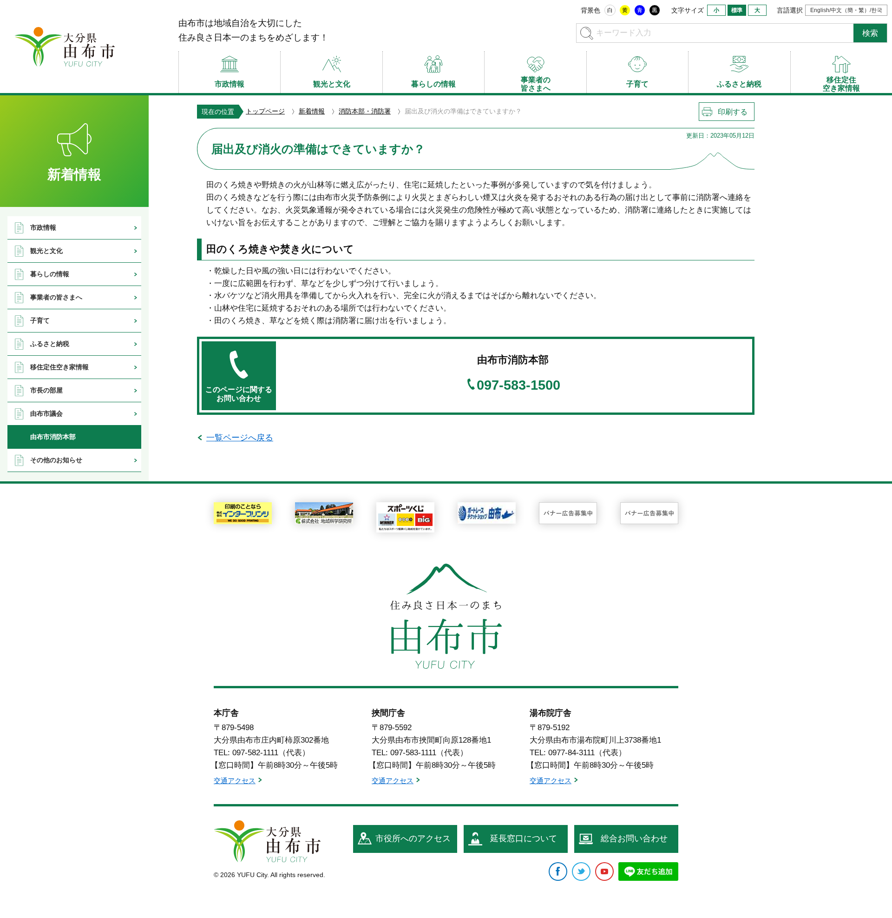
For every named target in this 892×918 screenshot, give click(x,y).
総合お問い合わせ (634, 838)
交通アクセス (235, 781)
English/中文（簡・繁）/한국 (846, 10)
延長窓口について (523, 838)
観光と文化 (46, 250)
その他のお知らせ (56, 460)
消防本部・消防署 (365, 111)
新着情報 (312, 111)
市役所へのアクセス (413, 838)
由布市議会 (46, 413)
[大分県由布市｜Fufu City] (267, 841)
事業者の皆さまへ (56, 297)
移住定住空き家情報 (59, 367)
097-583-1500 (518, 385)
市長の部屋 (46, 390)
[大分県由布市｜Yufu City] (64, 46)
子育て (40, 320)
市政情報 (43, 227)
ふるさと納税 (49, 343)
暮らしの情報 (49, 274)
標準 (736, 10)
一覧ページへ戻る (239, 437)
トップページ (265, 111)
